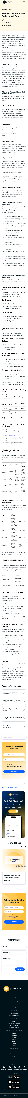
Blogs (3, 9)
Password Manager (14, 1027)
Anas (4, 20)
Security (14, 1005)
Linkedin (19, 1069)
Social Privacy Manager (14, 1030)
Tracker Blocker (14, 1013)
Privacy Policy (19, 766)
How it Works (14, 1003)
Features (14, 1010)
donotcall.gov (11, 435)
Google (14, 1043)
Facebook (14, 1033)
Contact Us (14, 1060)
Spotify (14, 1041)
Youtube (24, 1069)
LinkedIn (14, 1039)
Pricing (14, 1007)
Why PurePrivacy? (14, 1001)
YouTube (14, 1045)
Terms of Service (10, 766)
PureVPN (14, 1021)
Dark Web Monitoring (14, 1015)
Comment (20, 969)
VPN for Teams (14, 1025)
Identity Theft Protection (14, 1023)
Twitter (14, 1037)
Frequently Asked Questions (10, 787)
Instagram (14, 1035)
